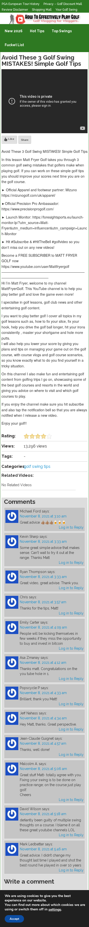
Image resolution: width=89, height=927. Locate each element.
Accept (14, 919)
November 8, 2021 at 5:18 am (43, 814)
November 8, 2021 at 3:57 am (43, 602)
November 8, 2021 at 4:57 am (43, 743)
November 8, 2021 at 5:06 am (43, 769)
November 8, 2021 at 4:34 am (43, 718)
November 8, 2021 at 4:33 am (43, 693)
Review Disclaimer (15, 9)
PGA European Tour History (21, 4)
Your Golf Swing (66, 9)
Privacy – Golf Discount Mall (63, 4)
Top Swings (62, 31)
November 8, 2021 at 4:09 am (43, 627)
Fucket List (14, 45)
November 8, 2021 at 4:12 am (43, 663)
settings (54, 909)
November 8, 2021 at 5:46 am (43, 849)
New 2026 (13, 31)
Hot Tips (37, 31)
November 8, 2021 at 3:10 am (43, 516)
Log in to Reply (71, 527)
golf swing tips (37, 466)
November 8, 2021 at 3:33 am (43, 541)
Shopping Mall (41, 9)
